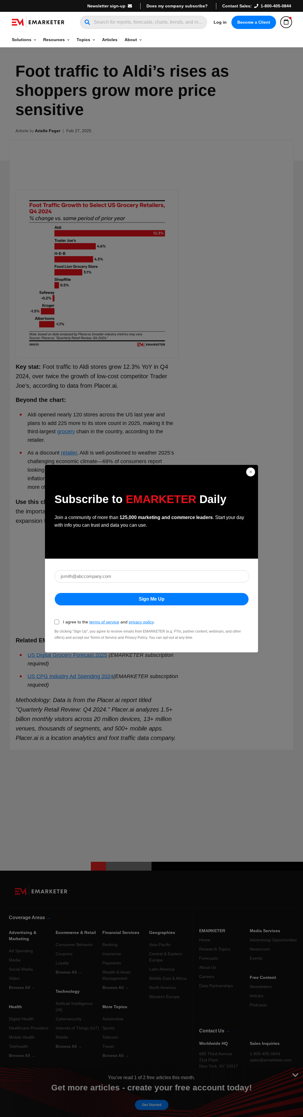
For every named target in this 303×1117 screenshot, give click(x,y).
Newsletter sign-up (106, 6)
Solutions (21, 39)
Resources (54, 39)
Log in (220, 22)
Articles (109, 39)
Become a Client (253, 22)
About (131, 39)
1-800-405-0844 (276, 6)
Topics (83, 39)
